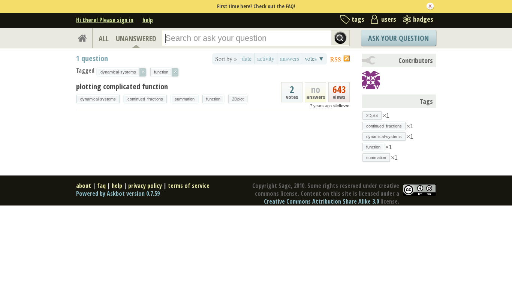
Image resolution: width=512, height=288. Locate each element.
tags (358, 19)
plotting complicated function (122, 86)
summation (185, 99)
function (213, 99)
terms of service (189, 186)
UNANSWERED (136, 38)
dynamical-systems (98, 99)
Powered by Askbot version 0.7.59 (118, 193)
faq (101, 186)
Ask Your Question (398, 38)
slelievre (341, 106)
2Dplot (238, 99)
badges (423, 19)
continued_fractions (145, 99)
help (147, 20)
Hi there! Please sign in (104, 20)
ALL (104, 38)
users (388, 19)
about (83, 186)
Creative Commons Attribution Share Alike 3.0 (321, 201)
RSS (335, 59)
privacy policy (145, 186)
